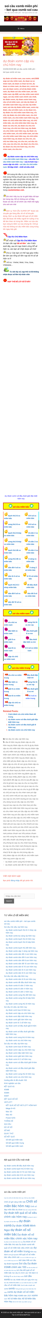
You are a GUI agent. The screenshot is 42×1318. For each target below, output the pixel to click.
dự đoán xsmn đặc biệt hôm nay (19, 1053)
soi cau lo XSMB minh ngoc (27, 1257)
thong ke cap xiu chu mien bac (19, 843)
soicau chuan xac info (16, 833)
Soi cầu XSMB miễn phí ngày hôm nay (23, 1280)
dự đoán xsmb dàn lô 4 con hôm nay (21, 970)
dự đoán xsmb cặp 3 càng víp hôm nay (22, 951)
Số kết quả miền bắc (14, 1140)
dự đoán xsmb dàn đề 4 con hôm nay (21, 954)
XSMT (6, 1096)
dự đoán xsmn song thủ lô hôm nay (19, 862)
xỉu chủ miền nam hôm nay (15, 159)
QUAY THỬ (8, 1133)
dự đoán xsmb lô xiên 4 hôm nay (19, 989)
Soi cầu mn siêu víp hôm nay (17, 739)
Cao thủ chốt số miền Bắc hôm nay (13, 1198)
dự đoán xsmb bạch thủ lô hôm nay (20, 939)
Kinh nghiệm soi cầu (12, 1083)
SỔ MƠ (7, 1130)
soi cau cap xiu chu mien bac (18, 805)
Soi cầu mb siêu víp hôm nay (16, 927)
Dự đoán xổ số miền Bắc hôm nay (13, 1242)
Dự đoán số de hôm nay (11, 1221)
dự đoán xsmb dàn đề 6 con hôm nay (21, 957)
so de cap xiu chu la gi (21, 789)
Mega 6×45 (10, 1108)
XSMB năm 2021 (24, 1296)
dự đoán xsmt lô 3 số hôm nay (18, 1023)
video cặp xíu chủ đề (15, 855)
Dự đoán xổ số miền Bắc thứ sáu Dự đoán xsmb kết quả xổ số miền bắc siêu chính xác (20, 1245)
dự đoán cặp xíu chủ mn (24, 761)
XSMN (6, 1093)
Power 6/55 (10, 1118)
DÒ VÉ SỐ (8, 1127)
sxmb (12, 1288)
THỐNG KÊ (8, 1121)
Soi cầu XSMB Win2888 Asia (26, 1282)
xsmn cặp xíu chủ (17, 859)
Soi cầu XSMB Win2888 (11, 1282)
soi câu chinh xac (25, 827)
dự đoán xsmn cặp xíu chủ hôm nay (20, 1050)
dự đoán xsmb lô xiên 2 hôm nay (19, 992)
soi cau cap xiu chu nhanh (21, 824)
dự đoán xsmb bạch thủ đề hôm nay (21, 948)
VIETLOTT (8, 1102)
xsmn (35, 1295)
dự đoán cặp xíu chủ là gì (20, 745)
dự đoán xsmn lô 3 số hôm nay (18, 1059)
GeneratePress (24, 1315)
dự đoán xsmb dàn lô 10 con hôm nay (21, 967)
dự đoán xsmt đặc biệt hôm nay (19, 1016)
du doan (19, 1209)
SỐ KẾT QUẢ (9, 1137)
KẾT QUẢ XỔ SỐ (11, 1099)
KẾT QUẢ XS (9, 1086)
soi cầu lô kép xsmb (18, 1276)
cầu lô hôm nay (11, 742)
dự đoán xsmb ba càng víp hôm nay (20, 936)
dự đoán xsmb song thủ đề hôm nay (21, 995)
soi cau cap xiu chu (25, 796)
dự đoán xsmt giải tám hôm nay (19, 1020)
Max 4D (9, 1115)
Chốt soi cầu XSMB (29, 1198)
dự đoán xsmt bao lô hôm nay (18, 1010)
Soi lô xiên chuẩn (26, 1285)
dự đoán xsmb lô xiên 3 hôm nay (19, 985)
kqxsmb (16, 1254)
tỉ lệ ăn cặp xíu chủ (15, 852)
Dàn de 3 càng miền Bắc (30, 1210)
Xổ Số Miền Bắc (14, 1298)
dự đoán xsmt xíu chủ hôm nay (18, 1040)
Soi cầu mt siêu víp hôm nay (15, 1007)
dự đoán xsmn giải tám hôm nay (19, 1056)
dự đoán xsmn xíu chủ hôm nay (21, 730)
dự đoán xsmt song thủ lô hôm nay (20, 1037)
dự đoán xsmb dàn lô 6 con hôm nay (21, 973)
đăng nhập (15, 880)
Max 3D (9, 1112)
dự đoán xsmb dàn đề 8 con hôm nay (21, 960)
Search (9, 901)
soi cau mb (24, 1260)
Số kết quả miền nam (14, 1146)
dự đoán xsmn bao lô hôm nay (18, 1047)
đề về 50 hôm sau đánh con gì (22, 1302)
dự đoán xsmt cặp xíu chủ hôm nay (20, 1013)
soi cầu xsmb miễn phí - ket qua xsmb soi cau (21, 8)
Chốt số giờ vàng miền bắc (15, 1202)
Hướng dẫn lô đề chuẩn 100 (15, 1080)
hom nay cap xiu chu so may (22, 783)
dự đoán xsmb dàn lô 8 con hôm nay (21, 979)
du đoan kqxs (12, 770)
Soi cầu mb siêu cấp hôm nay (16, 976)
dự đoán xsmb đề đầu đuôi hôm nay (21, 982)
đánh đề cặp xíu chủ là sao (18, 780)
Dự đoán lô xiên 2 (32, 1217)
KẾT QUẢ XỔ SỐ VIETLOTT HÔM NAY (21, 1105)
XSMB (6, 1090)
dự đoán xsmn (24, 770)
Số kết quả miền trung (15, 1143)
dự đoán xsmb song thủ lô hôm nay (20, 1004)
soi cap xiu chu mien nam (19, 792)
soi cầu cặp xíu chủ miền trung (22, 818)
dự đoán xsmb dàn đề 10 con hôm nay (21, 865)
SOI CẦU (7, 1124)
